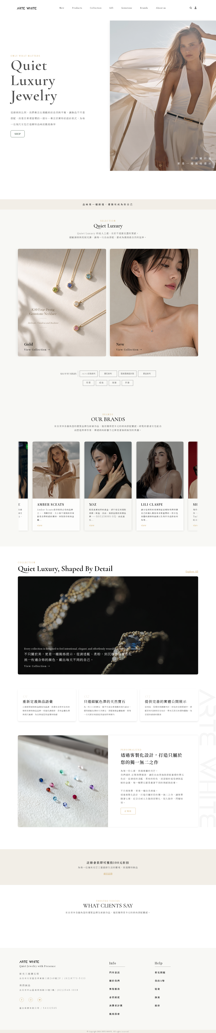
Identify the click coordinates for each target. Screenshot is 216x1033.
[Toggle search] (191, 8)
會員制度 (114, 997)
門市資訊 (114, 972)
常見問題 (160, 972)
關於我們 (114, 980)
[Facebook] (21, 1000)
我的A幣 (160, 980)
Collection (95, 7)
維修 (157, 1005)
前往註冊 (108, 873)
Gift (111, 7)
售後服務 (114, 988)
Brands (144, 7)
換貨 (157, 997)
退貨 (157, 988)
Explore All (192, 571)
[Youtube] (39, 1000)
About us (161, 7)
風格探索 (114, 1013)
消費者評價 (116, 1005)
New (61, 7)
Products (77, 7)
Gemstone (126, 7)
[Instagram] (30, 1000)
